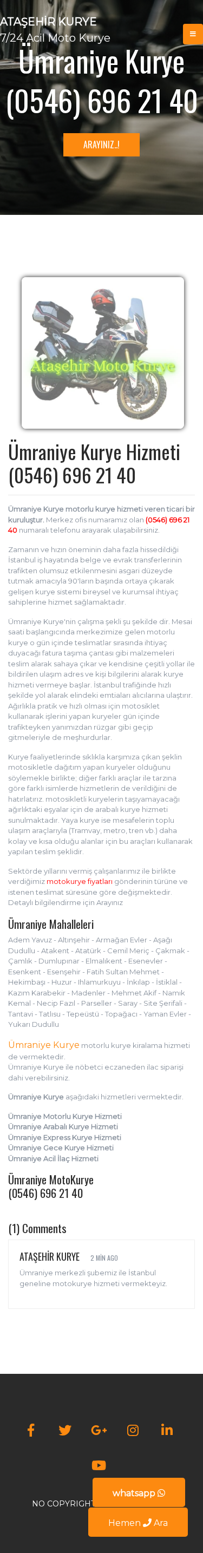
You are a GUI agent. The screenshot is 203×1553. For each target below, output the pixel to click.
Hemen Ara (138, 1523)
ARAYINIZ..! (101, 144)
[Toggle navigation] (193, 34)
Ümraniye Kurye (44, 1045)
